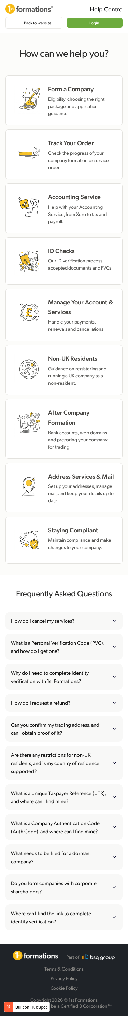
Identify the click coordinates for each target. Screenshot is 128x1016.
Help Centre (106, 9)
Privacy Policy (64, 978)
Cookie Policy (64, 988)
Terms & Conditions (64, 969)
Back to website (37, 22)
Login (94, 22)
